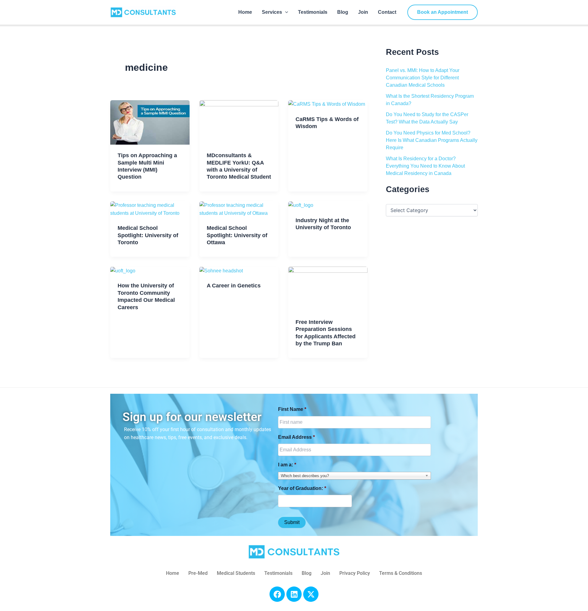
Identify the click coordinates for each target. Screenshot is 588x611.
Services (272, 12)
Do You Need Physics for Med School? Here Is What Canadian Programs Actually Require (431, 140)
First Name (292, 409)
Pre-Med (198, 573)
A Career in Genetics (234, 286)
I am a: (287, 464)
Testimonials (312, 12)
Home (245, 12)
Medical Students (236, 573)
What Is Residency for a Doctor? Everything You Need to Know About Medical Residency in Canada (425, 166)
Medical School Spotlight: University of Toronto (148, 235)
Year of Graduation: (302, 488)
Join (363, 12)
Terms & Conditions (400, 573)
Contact (387, 12)
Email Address (296, 437)
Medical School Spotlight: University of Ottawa (237, 235)
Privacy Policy (354, 573)
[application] (285, 12)
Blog (342, 12)
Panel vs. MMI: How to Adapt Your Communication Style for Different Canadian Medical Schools (422, 78)
